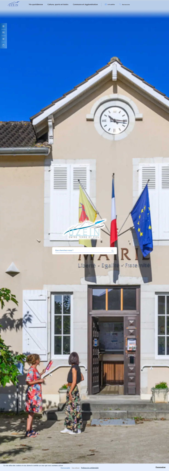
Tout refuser (76, 468)
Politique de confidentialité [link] (90, 468)
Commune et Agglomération (85, 4)
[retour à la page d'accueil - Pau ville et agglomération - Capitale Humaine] (13, 7)
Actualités (111, 4)
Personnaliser (161, 467)
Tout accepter (65, 468)
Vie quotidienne (36, 4)
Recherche (126, 4)
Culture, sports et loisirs (57, 4)
